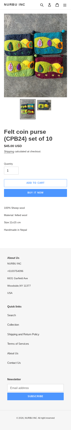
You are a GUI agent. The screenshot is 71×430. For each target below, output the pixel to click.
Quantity (8, 163)
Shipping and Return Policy (23, 334)
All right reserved (46, 418)
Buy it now (35, 192)
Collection (13, 324)
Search (11, 315)
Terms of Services (18, 343)
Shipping (9, 151)
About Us (12, 353)
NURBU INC (14, 4)
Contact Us (14, 362)
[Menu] (65, 5)
